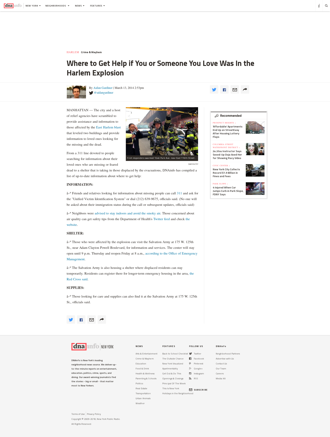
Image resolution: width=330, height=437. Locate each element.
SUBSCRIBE (201, 390)
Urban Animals (143, 398)
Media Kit (221, 378)
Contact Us (221, 363)
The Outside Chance (173, 358)
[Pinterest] (190, 363)
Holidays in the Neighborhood (177, 393)
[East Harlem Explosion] (162, 131)
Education (141, 363)
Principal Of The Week (174, 383)
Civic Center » (221, 165)
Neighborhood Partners (228, 353)
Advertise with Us (225, 358)
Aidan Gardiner (102, 88)
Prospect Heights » (224, 122)
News (78, 5)
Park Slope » (220, 183)
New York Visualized (172, 363)
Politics (139, 383)
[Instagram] (190, 373)
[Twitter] (190, 353)
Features (96, 5)
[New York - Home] (13, 5)
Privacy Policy (94, 414)
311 (179, 193)
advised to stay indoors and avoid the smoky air (127, 213)
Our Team (221, 368)
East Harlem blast (108, 127)
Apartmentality (170, 368)
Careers (220, 373)
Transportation (143, 393)
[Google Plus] (190, 368)
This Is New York (170, 388)
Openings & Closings (172, 378)
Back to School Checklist (175, 353)
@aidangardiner (103, 92)
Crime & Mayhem (145, 358)
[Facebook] (190, 358)
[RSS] (190, 378)
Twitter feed (161, 218)
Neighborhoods (56, 5)
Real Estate (141, 388)
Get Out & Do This (171, 373)
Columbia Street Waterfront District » (226, 146)
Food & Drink (142, 368)
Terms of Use (78, 414)
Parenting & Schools (146, 378)
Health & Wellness (145, 373)
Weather (140, 403)
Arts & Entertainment (146, 353)
